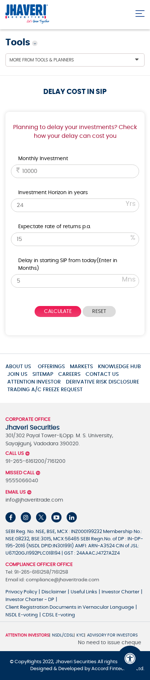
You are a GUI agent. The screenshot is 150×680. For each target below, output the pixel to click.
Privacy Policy (21, 592)
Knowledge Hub (119, 366)
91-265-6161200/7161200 (35, 461)
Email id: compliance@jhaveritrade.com (52, 580)
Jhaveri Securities (76, 662)
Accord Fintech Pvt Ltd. (118, 668)
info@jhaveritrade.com (34, 500)
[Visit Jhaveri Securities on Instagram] (26, 517)
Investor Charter (120, 592)
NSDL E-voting (21, 615)
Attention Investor (34, 382)
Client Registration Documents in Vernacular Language (69, 607)
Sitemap (42, 374)
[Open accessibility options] (130, 658)
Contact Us (102, 374)
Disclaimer (54, 592)
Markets (81, 366)
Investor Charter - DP (29, 599)
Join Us (17, 374)
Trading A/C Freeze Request (45, 389)
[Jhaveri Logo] (27, 14)
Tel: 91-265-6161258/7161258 (36, 572)
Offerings (51, 366)
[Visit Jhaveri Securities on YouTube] (56, 517)
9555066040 (21, 480)
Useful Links (84, 592)
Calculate (58, 311)
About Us (18, 366)
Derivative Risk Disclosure (102, 382)
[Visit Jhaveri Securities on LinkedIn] (72, 517)
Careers (69, 374)
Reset (99, 311)
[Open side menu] (140, 11)
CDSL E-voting (58, 615)
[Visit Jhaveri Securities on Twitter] (41, 517)
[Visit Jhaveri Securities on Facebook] (10, 517)
